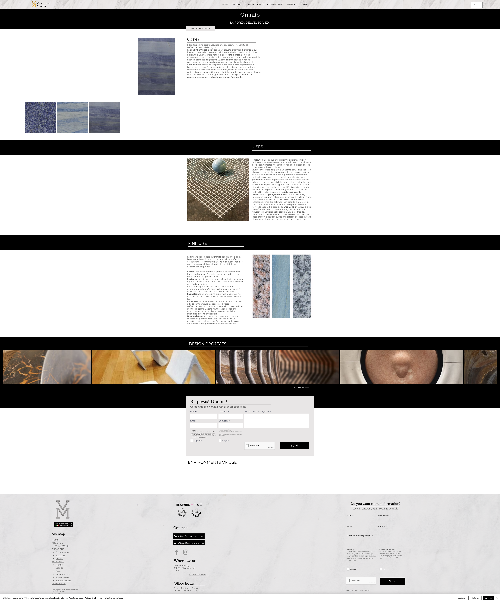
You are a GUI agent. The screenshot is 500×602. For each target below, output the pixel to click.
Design (59, 558)
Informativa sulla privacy (113, 598)
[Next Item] (492, 366)
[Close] (496, 598)
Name (349, 516)
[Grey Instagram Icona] (185, 552)
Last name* (224, 412)
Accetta (488, 598)
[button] (275, 4)
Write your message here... (359, 536)
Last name (383, 516)
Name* (193, 412)
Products (60, 555)
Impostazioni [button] (461, 598)
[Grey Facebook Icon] (176, 552)
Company (224, 421)
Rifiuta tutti (475, 598)
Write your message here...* (259, 412)
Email (193, 421)
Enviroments (62, 552)
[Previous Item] (7, 366)
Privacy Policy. (202, 437)
